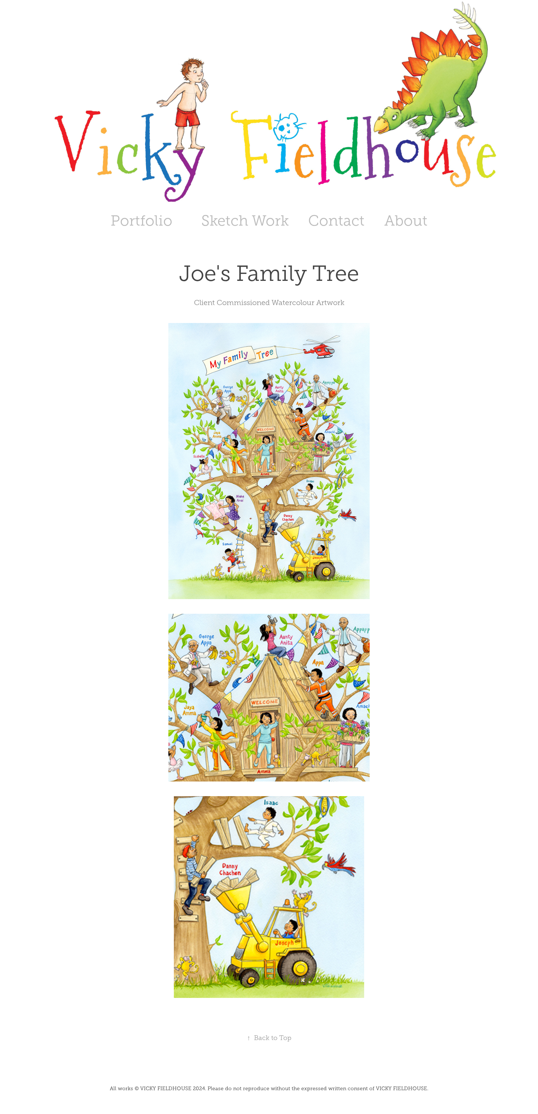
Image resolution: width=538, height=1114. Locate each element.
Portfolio (141, 220)
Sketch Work (245, 220)
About (405, 220)
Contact (336, 220)
